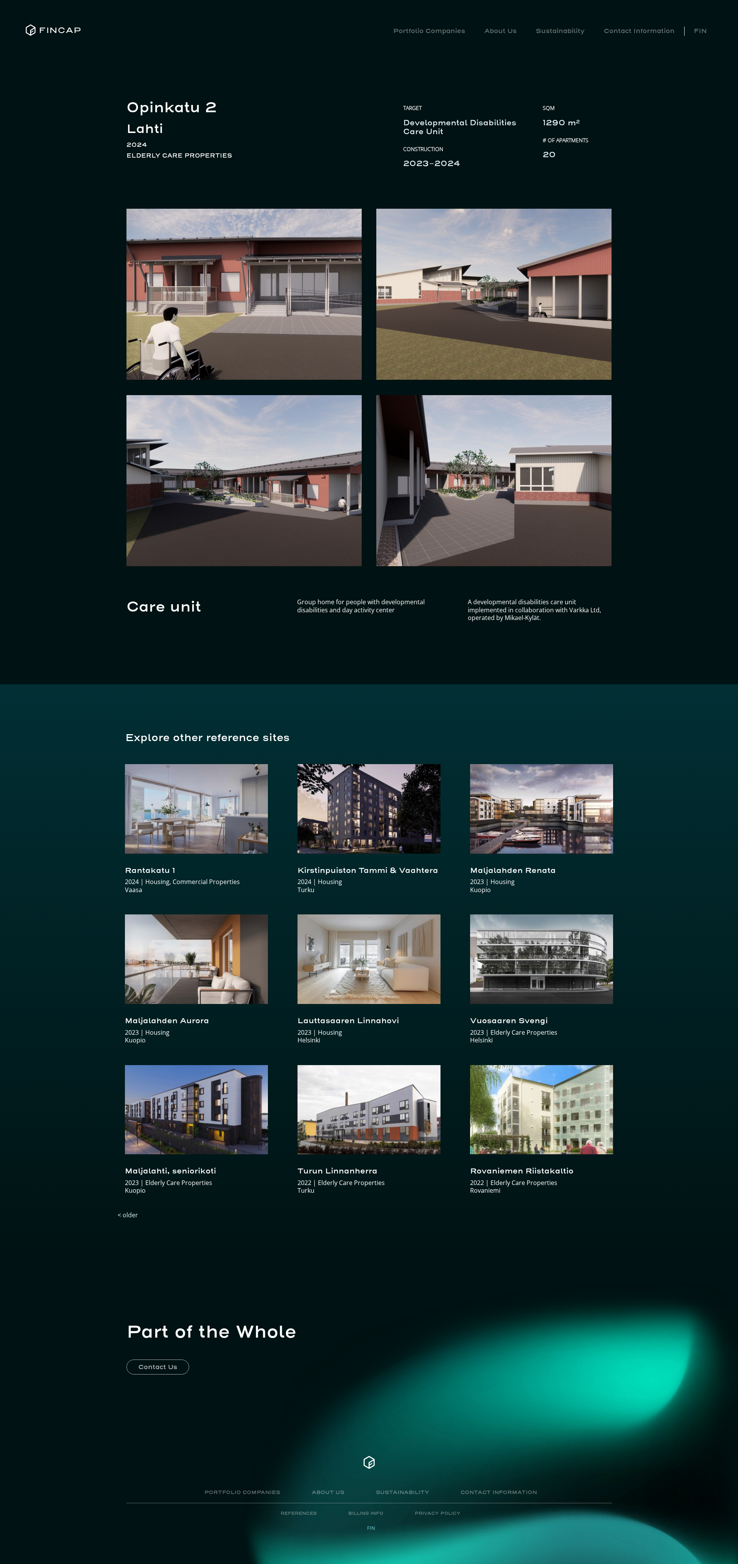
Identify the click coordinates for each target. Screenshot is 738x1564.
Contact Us (157, 1367)
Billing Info (365, 1513)
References (299, 1513)
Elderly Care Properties (179, 155)
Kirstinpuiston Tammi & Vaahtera (368, 870)
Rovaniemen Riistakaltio (521, 1170)
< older (128, 1215)
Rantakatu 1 (150, 870)
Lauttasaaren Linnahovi (348, 1020)
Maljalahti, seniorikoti (170, 1170)
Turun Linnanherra (337, 1170)
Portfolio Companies (429, 31)
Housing (157, 882)
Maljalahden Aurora (167, 1020)
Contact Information (639, 31)
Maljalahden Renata (513, 870)
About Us (500, 31)
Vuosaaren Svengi (509, 1020)
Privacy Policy (437, 1513)
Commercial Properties (206, 882)
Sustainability (560, 31)
